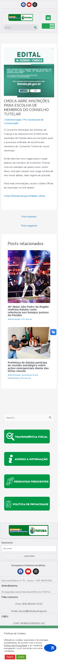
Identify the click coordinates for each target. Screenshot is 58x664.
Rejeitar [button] (9, 657)
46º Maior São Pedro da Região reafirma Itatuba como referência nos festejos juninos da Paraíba (28, 311)
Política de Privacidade (15, 645)
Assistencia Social (30, 375)
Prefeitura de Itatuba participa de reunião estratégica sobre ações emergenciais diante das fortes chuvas (28, 367)
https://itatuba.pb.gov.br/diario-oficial (24, 196)
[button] (48, 17)
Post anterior (29, 216)
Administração (13, 119)
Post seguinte (29, 225)
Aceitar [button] (21, 657)
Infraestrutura (13, 378)
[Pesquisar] (35, 27)
